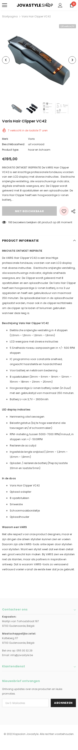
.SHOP (19, 5)
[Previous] (6, 60)
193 (10, 222)
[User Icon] (60, 5)
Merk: (5, 139)
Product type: (10, 149)
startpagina (10, 16)
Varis (31, 139)
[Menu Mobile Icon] (4, 5)
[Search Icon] (48, 5)
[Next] (72, 60)
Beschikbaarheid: (13, 144)
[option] (39, 60)
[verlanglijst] (64, 211)
